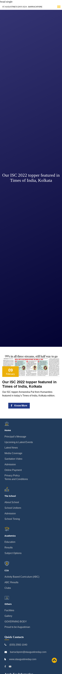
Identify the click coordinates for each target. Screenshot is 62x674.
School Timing (12, 519)
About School (12, 502)
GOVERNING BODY (16, 621)
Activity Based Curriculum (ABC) (22, 576)
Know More (20, 405)
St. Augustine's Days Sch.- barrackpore (22, 7)
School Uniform (13, 508)
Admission (10, 464)
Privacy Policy (12, 475)
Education (10, 542)
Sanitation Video (13, 459)
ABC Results (11, 582)
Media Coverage (13, 453)
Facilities (9, 610)
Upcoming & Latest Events (19, 442)
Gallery (8, 616)
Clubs (8, 588)
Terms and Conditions (16, 479)
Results (9, 547)
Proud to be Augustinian (17, 627)
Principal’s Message (15, 436)
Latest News (11, 447)
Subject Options (13, 553)
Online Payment (13, 470)
